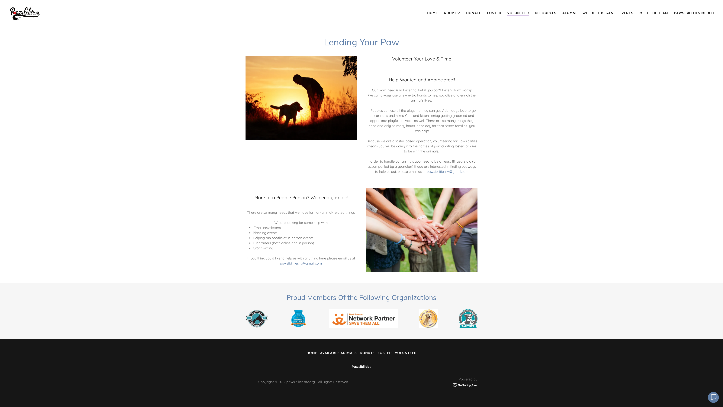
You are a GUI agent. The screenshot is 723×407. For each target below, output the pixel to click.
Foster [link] (494, 13)
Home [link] (432, 13)
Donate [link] (473, 13)
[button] (452, 13)
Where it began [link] (598, 13)
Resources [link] (545, 13)
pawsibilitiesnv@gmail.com (447, 171)
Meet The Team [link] (653, 13)
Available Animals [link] (338, 353)
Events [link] (626, 13)
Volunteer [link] (518, 13)
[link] (25, 12)
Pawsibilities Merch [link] (694, 13)
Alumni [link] (569, 13)
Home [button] (312, 353)
